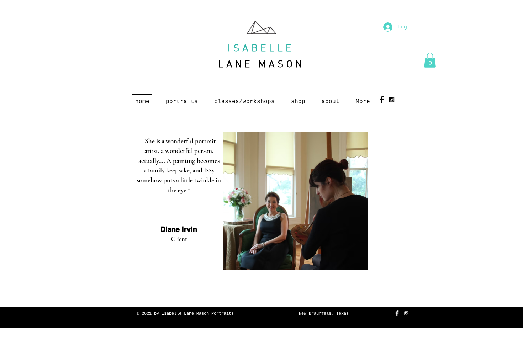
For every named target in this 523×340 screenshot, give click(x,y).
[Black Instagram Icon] (391, 99)
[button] (430, 60)
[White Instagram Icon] (406, 313)
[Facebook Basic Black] (381, 99)
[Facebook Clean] (397, 313)
